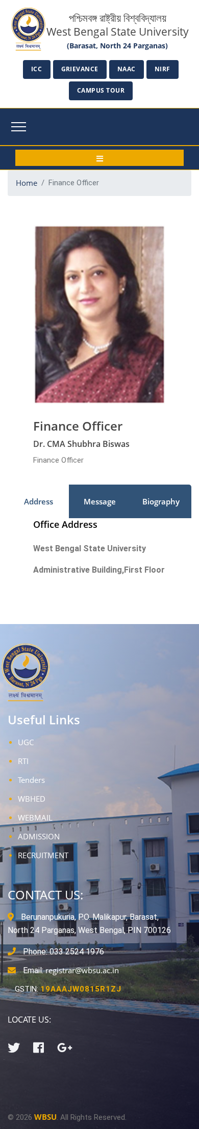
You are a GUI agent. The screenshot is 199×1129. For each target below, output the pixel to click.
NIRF (162, 69)
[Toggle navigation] (19, 127)
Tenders (31, 780)
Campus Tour (101, 90)
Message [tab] (100, 501)
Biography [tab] (161, 501)
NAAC (126, 69)
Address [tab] (38, 501)
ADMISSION (39, 836)
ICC (36, 69)
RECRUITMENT (43, 855)
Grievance (80, 69)
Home (26, 183)
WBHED (31, 799)
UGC (26, 742)
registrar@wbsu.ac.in (82, 970)
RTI (23, 761)
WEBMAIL (35, 817)
